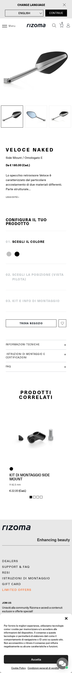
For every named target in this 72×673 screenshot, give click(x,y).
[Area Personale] (68, 26)
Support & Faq (16, 567)
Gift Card (11, 584)
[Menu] (4, 25)
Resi (6, 572)
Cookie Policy (18, 668)
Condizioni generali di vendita (43, 668)
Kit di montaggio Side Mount (29, 477)
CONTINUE (56, 13)
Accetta (36, 659)
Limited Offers (16, 590)
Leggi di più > (12, 197)
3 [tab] (38, 497)
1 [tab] (31, 497)
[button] (66, 618)
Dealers (10, 561)
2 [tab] (34, 497)
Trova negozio (31, 323)
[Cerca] (54, 25)
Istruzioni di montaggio (26, 578)
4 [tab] (41, 497)
